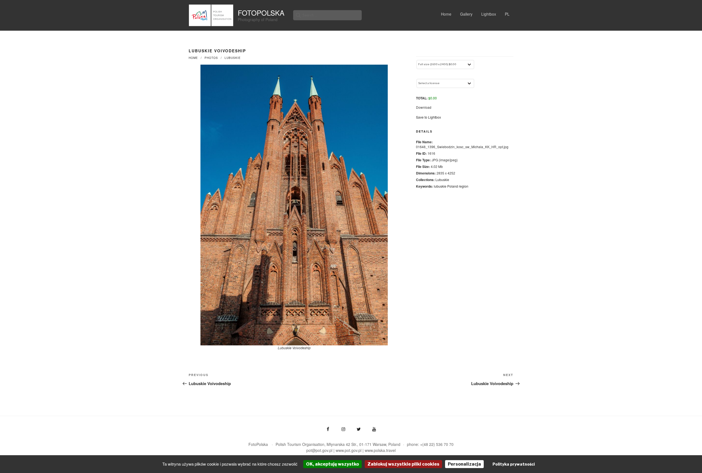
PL (507, 14)
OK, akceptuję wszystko (332, 464)
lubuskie (440, 186)
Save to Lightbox (428, 117)
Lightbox (488, 14)
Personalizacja (464, 464)
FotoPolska (261, 13)
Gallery (466, 14)
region (463, 186)
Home (446, 14)
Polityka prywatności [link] (513, 464)
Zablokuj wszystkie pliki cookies (403, 464)
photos (211, 58)
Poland (452, 186)
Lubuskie (233, 58)
